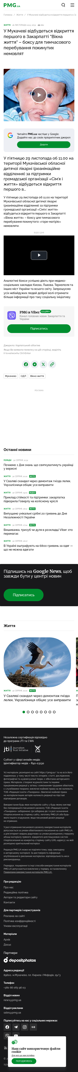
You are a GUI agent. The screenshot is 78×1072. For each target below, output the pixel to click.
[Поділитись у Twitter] (43, 364)
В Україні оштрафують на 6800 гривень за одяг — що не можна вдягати (38, 547)
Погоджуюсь (24, 1061)
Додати (44, 144)
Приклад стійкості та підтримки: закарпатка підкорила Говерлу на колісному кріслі (34, 499)
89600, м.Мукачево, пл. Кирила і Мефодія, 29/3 (32, 975)
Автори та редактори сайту (21, 897)
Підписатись (39, 328)
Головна (8, 15)
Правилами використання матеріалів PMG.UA (28, 872)
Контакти (9, 902)
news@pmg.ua (12, 1000)
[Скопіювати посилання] (52, 364)
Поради (7, 460)
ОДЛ (23, 376)
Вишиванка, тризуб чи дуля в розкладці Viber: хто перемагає (38, 531)
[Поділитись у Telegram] (35, 364)
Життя (19, 15)
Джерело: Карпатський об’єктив (22, 345)
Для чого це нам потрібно (23, 1055)
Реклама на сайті (14, 916)
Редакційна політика (16, 892)
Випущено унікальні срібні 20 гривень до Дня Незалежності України (35, 515)
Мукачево (10, 376)
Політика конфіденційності (20, 921)
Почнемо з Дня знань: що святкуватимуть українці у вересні (38, 467)
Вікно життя (37, 376)
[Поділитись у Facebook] (26, 364)
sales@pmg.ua (12, 1012)
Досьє (7, 944)
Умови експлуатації (15, 926)
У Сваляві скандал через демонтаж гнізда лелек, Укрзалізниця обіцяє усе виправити (37, 483)
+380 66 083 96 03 (15, 987)
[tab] (23, 712)
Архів (7, 939)
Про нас (9, 887)
